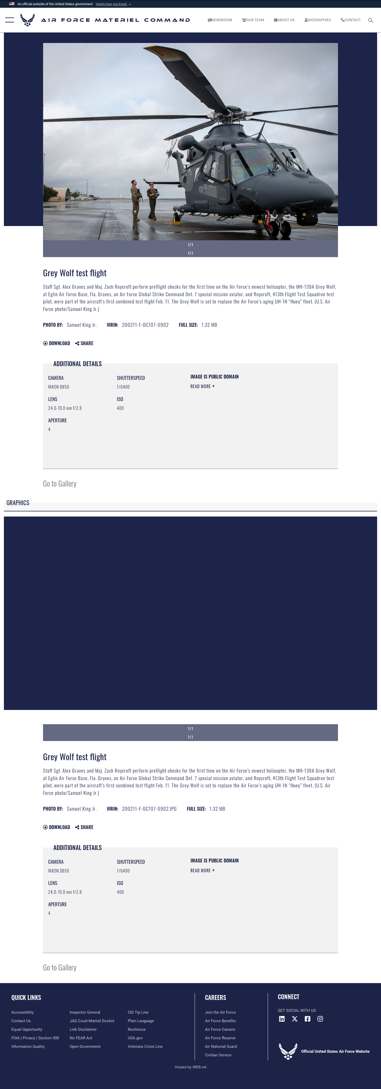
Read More (201, 386)
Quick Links (26, 997)
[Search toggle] (371, 20)
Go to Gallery (59, 483)
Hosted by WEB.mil (190, 1067)
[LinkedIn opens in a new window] (282, 1019)
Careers (215, 997)
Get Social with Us (297, 1010)
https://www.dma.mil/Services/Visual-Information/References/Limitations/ (251, 426)
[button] (114, 4)
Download (59, 343)
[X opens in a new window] (295, 1019)
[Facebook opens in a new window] (307, 1019)
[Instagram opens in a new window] (320, 1019)
